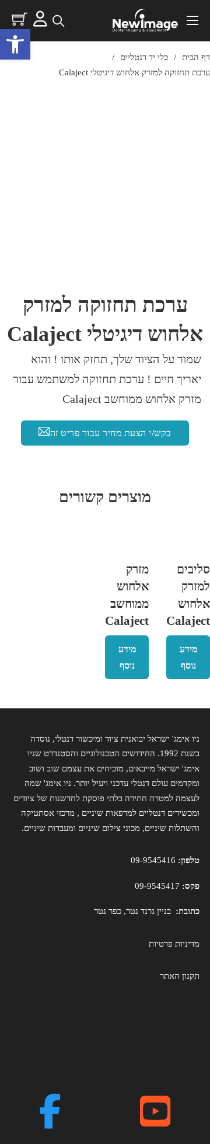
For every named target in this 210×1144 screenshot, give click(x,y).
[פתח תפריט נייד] (192, 20)
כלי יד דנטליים (144, 57)
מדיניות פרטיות (174, 943)
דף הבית (196, 57)
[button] (15, 44)
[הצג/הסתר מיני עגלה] (19, 19)
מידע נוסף (188, 657)
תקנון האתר (180, 975)
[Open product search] (57, 21)
